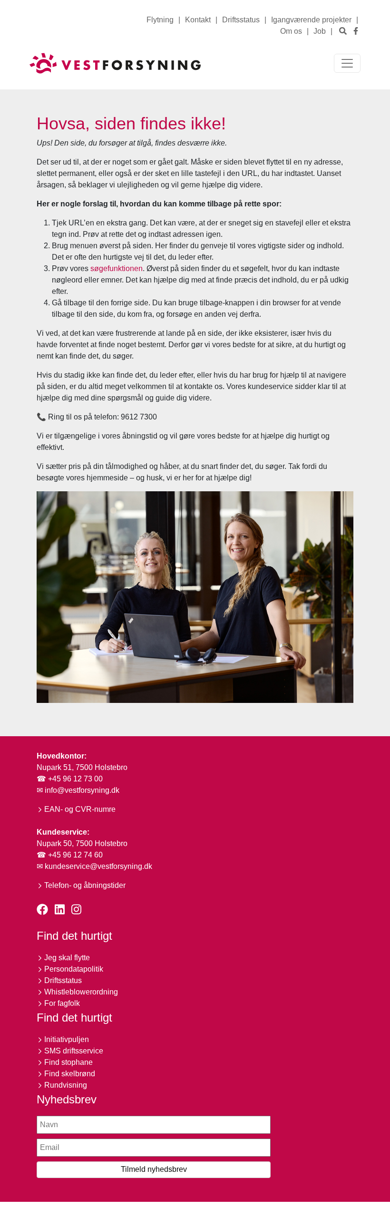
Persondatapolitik (73, 969)
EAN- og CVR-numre (80, 809)
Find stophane (68, 1062)
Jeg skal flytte (67, 958)
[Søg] (343, 31)
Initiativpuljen (66, 1039)
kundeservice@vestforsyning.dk (98, 866)
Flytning (160, 20)
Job (319, 31)
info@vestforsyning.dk (82, 790)
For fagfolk (62, 1003)
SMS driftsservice (73, 1051)
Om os (291, 31)
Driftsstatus (241, 20)
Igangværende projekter (311, 20)
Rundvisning (65, 1085)
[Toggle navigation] (347, 63)
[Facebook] (355, 31)
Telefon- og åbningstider (85, 885)
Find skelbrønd (69, 1074)
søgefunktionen (116, 268)
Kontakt (198, 20)
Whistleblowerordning (81, 992)
